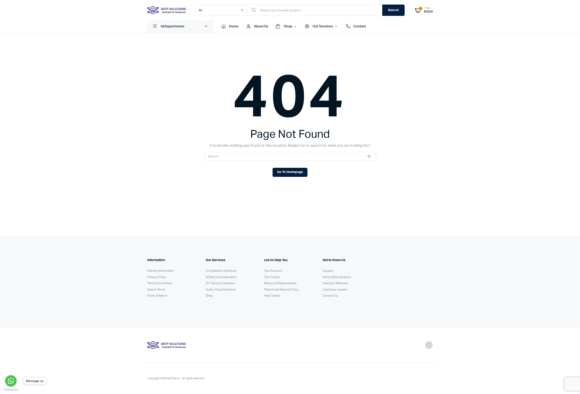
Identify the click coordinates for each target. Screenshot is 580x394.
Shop (288, 26)
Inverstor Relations (335, 283)
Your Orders (272, 277)
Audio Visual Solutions (221, 289)
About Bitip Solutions (337, 277)
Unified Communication (221, 277)
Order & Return (157, 295)
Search (393, 10)
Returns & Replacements (280, 283)
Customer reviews (335, 289)
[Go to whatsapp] (11, 381)
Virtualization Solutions (221, 270)
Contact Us (330, 295)
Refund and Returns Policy (281, 289)
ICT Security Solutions (220, 283)
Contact (359, 26)
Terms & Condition (159, 283)
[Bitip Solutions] (166, 10)
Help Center (272, 295)
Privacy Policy (156, 277)
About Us (261, 26)
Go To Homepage (290, 172)
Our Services (322, 26)
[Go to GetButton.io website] (11, 389)
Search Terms (156, 289)
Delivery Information (160, 270)
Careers (328, 270)
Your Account (273, 270)
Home (234, 26)
